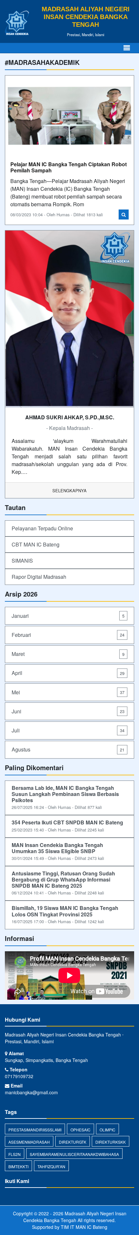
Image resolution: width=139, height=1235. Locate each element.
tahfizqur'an (51, 1166)
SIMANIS (22, 560)
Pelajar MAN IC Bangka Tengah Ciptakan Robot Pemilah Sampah (68, 167)
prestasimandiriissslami (34, 1129)
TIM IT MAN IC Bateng (84, 1227)
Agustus (68, 749)
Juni (68, 711)
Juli (68, 730)
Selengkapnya (69, 490)
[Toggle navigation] (126, 48)
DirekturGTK (72, 1142)
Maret (68, 654)
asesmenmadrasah (29, 1142)
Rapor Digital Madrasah (39, 576)
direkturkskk (110, 1142)
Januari (68, 615)
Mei (68, 692)
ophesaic (80, 1129)
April (68, 673)
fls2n (14, 1154)
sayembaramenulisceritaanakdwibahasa (74, 1154)
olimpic (107, 1129)
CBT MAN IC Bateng (35, 544)
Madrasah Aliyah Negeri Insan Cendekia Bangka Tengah (74, 1216)
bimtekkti (18, 1166)
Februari (68, 634)
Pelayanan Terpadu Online (42, 528)
